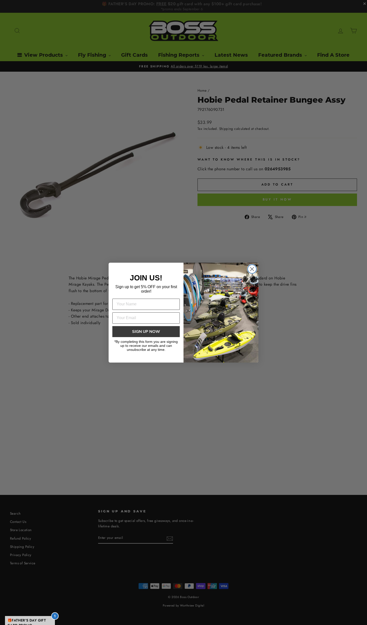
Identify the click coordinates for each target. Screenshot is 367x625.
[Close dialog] (252, 269)
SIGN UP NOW (146, 331)
